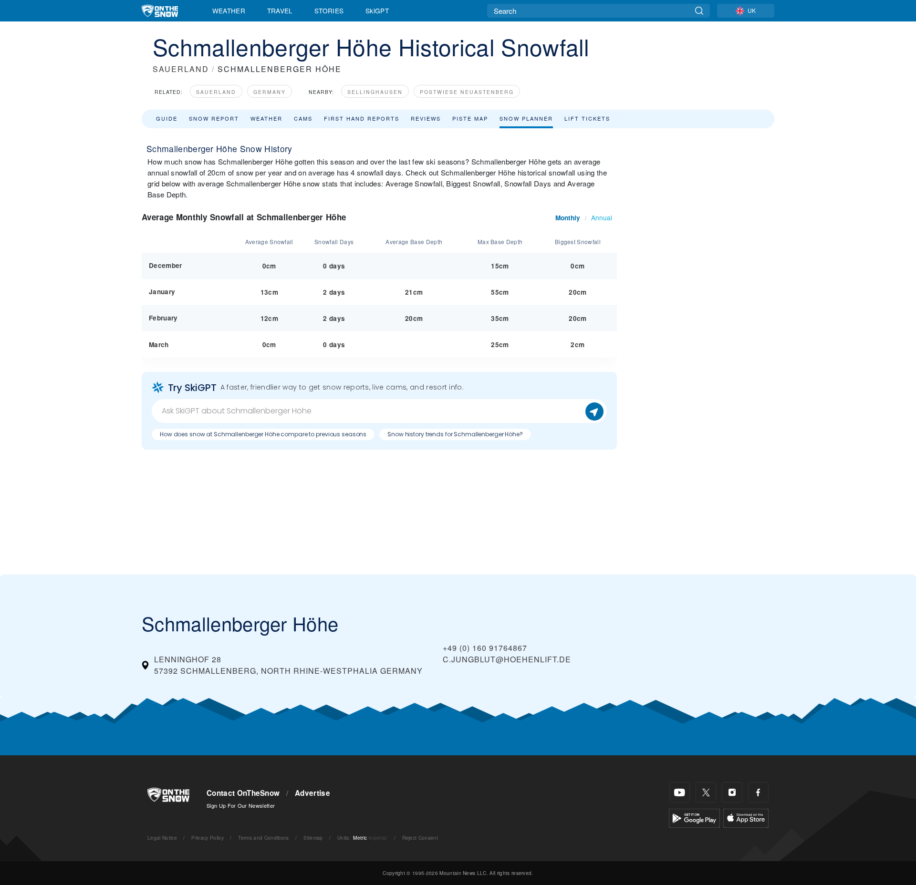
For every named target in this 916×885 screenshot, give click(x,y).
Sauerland (216, 91)
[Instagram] (732, 792)
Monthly (567, 217)
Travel (280, 10)
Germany (269, 91)
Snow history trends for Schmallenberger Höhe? (455, 434)
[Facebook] (758, 792)
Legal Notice (162, 837)
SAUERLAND (181, 68)
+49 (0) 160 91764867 (485, 647)
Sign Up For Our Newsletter (241, 805)
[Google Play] (694, 817)
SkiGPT (377, 10)
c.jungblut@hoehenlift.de (507, 659)
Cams (303, 118)
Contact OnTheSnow (243, 793)
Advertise (312, 793)
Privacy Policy (207, 837)
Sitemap (313, 837)
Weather (228, 10)
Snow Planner (526, 118)
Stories (329, 10)
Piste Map (470, 118)
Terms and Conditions (263, 837)
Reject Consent (420, 837)
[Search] (699, 11)
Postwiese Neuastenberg (467, 91)
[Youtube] (679, 792)
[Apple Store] (746, 817)
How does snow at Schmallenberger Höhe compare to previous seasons (263, 434)
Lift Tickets (587, 118)
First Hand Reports (361, 118)
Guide (166, 118)
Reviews (426, 118)
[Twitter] (706, 792)
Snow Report (214, 118)
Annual (601, 217)
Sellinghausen (375, 91)
